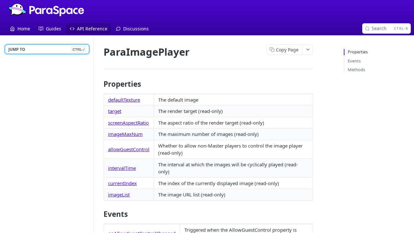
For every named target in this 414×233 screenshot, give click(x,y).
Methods (356, 69)
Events (354, 61)
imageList (119, 194)
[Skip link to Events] (99, 214)
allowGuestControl (128, 149)
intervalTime (122, 168)
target (114, 111)
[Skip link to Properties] (99, 84)
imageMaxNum (125, 134)
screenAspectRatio (128, 122)
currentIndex (122, 183)
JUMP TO (46, 49)
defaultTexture (124, 99)
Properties (358, 52)
